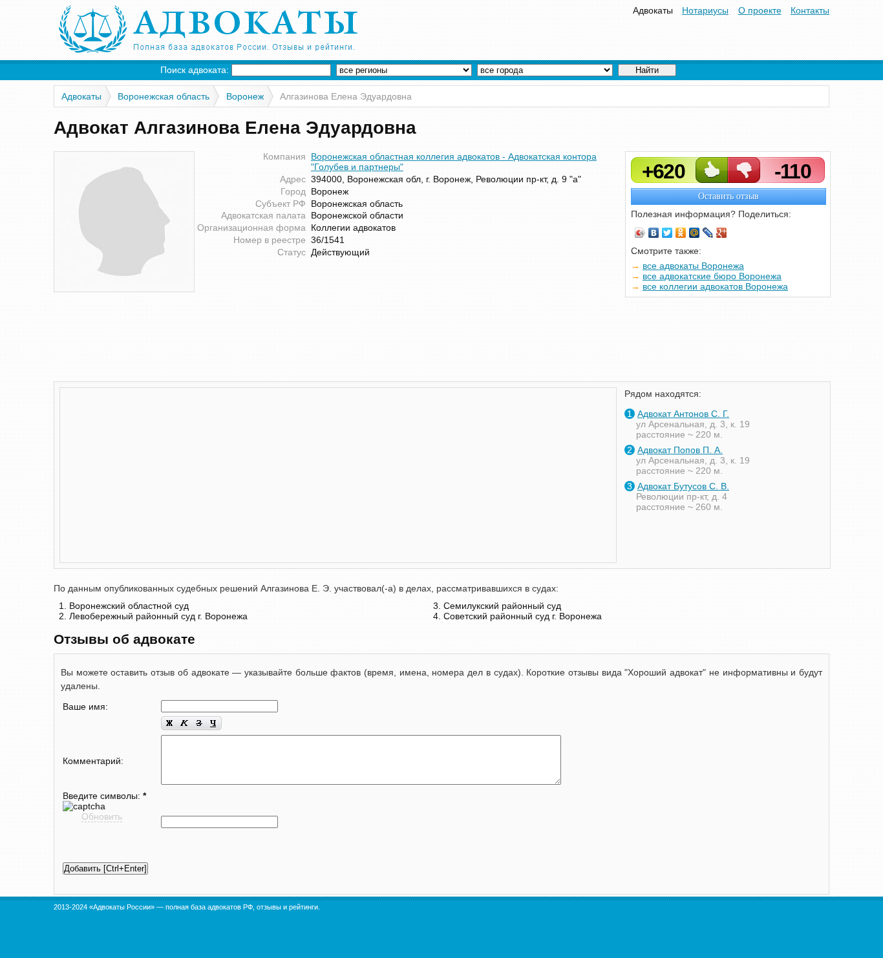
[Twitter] (667, 232)
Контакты (810, 10)
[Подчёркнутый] (214, 723)
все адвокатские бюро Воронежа (712, 276)
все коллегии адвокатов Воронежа (715, 286)
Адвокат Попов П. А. (680, 450)
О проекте (760, 10)
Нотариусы (705, 10)
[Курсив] (183, 723)
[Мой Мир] (694, 232)
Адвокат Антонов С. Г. (683, 414)
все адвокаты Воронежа (693, 266)
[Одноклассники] (681, 232)
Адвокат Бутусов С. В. (683, 486)
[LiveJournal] (708, 232)
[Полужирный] (168, 723)
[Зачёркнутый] (198, 723)
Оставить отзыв (728, 196)
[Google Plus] (722, 232)
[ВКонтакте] (654, 232)
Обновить (101, 816)
